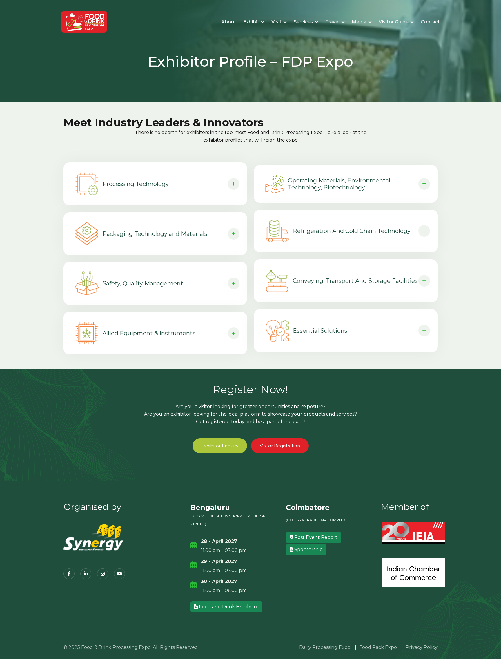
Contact (430, 22)
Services (304, 22)
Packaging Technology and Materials (154, 233)
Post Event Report (315, 537)
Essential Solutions (320, 330)
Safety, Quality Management (142, 283)
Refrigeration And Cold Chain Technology (352, 230)
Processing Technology (135, 183)
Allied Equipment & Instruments (148, 333)
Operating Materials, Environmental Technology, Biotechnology (339, 184)
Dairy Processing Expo (325, 647)
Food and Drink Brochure (228, 606)
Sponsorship (308, 549)
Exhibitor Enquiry (219, 445)
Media (360, 22)
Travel (333, 22)
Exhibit (251, 22)
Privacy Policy (422, 647)
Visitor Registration (280, 445)
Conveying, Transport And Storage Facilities (355, 280)
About (228, 22)
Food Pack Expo (378, 647)
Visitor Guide (394, 22)
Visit (277, 22)
